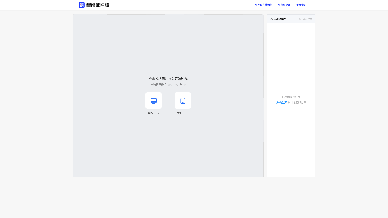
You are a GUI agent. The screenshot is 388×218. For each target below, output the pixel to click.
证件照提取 (284, 5)
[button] (168, 96)
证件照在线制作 (263, 5)
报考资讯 (301, 5)
